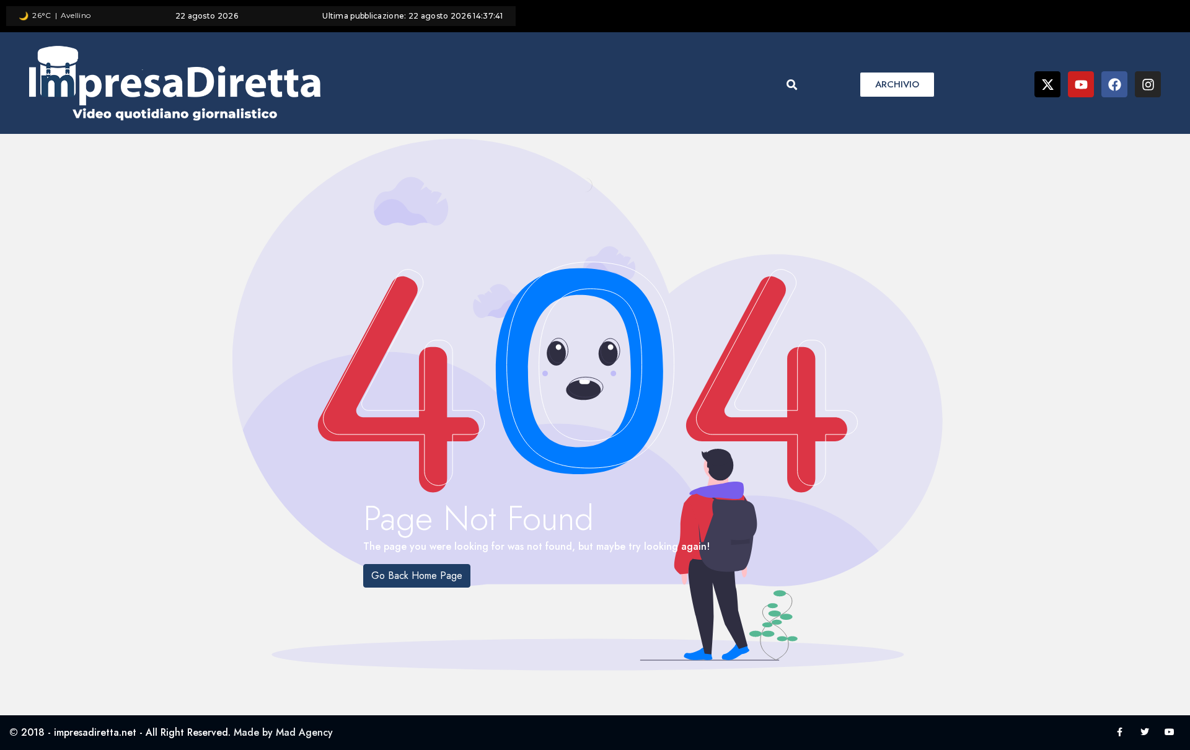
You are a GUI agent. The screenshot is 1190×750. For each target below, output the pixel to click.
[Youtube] (1081, 84)
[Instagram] (1148, 84)
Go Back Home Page (416, 575)
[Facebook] (1114, 84)
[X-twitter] (1047, 84)
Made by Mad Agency (283, 732)
